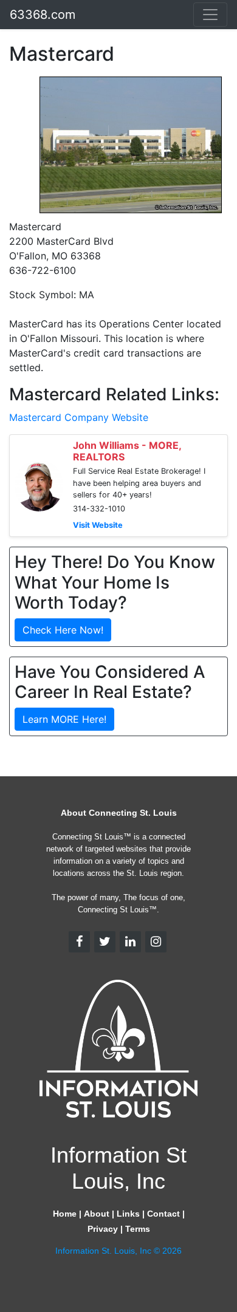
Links (128, 1213)
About (96, 1213)
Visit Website (98, 525)
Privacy (103, 1229)
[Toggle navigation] (210, 14)
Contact (163, 1213)
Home (65, 1213)
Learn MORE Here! (64, 719)
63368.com (42, 14)
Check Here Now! (62, 630)
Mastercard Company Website (78, 417)
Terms (137, 1229)
